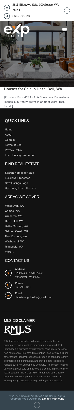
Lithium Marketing (53, 398)
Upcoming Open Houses (20, 188)
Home (8, 129)
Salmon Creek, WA (16, 231)
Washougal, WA (14, 241)
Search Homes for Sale (19, 172)
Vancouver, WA (14, 205)
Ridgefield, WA (14, 246)
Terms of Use (13, 144)
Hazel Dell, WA (14, 221)
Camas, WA (12, 210)
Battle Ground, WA (16, 226)
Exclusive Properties (17, 177)
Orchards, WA (13, 215)
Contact (10, 139)
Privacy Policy (13, 149)
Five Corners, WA (16, 236)
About (8, 134)
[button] (64, 29)
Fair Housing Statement (20, 155)
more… (9, 251)
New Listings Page (16, 182)
